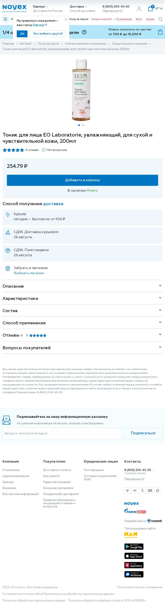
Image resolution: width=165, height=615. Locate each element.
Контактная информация (20, 494)
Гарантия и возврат (57, 482)
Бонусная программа (58, 488)
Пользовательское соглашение (139, 587)
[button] (79, 125)
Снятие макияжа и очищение (85, 43)
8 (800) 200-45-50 (116, 6)
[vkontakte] (134, 490)
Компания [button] (11, 461)
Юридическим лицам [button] (101, 461)
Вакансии (9, 488)
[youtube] (150, 490)
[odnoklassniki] (142, 490)
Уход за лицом (78, 19)
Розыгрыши (124, 19)
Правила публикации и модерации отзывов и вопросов (59, 503)
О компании (11, 470)
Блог (139, 19)
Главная (8, 43)
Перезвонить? (113, 11)
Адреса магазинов (16, 476)
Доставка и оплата (57, 470)
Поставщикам (94, 470)
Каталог (26, 43)
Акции (150, 19)
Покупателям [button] (54, 461)
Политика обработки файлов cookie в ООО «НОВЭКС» (107, 600)
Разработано (135, 521)
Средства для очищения (129, 43)
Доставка (77, 6)
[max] (157, 490)
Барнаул (39, 6)
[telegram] (127, 490)
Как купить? (51, 476)
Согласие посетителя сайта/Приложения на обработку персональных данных (59, 594)
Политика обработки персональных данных (34, 600)
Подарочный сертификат (61, 494)
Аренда (8, 482)
